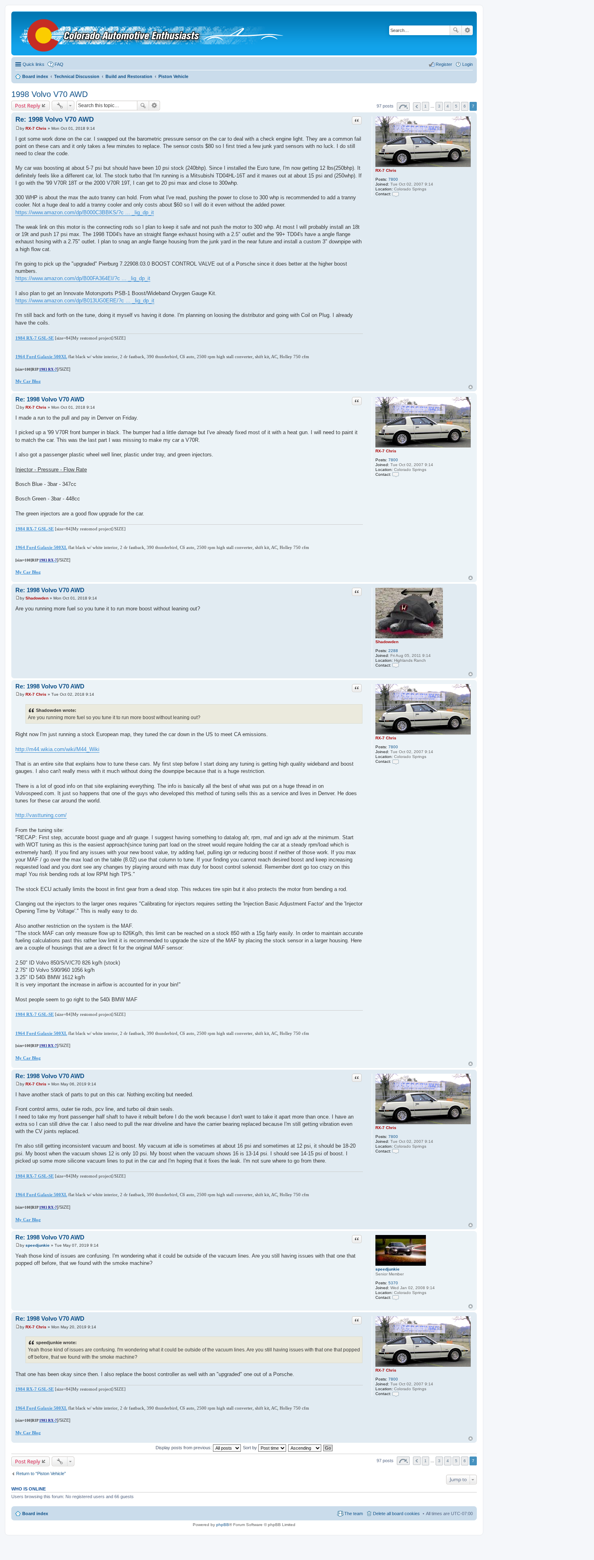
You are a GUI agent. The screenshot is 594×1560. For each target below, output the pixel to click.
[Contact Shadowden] (395, 665)
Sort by (250, 1447)
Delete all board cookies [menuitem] (396, 1513)
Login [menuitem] (467, 64)
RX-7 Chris (385, 170)
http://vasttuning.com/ (41, 815)
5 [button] (456, 106)
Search (456, 30)
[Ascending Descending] (305, 1447)
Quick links (33, 64)
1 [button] (425, 106)
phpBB (222, 1524)
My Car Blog (28, 381)
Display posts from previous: (184, 1447)
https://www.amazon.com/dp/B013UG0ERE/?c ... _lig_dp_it (84, 301)
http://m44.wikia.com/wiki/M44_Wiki (57, 749)
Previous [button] (417, 106)
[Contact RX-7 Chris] (395, 194)
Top (470, 387)
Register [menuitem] (444, 64)
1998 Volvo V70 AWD (49, 94)
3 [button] (439, 106)
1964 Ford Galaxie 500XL (41, 356)
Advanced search (467, 30)
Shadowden (386, 642)
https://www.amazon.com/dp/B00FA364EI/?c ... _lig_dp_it (82, 278)
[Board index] (153, 33)
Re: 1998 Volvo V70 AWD (54, 119)
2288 (393, 650)
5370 (393, 1283)
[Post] (17, 128)
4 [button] (448, 106)
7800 (393, 179)
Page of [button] (403, 106)
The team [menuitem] (353, 1513)
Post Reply (27, 105)
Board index (35, 1513)
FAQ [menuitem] (59, 64)
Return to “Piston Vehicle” (41, 1473)
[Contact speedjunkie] (395, 1297)
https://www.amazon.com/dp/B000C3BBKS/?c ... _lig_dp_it (84, 212)
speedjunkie (387, 1269)
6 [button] (464, 106)
